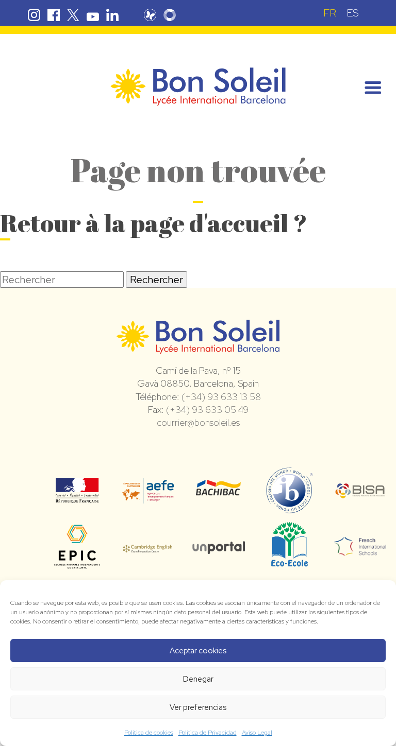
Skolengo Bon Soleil (169, 15)
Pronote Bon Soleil (150, 15)
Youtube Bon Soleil (93, 15)
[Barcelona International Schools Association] (360, 491)
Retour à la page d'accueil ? (153, 222)
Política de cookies (148, 732)
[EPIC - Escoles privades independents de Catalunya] (77, 567)
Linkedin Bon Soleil (112, 15)
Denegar (198, 679)
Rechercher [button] (156, 279)
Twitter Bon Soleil (73, 15)
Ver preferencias (198, 707)
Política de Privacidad (207, 732)
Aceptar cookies (198, 651)
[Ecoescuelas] (289, 561)
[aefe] (148, 496)
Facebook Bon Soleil (53, 15)
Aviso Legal (257, 732)
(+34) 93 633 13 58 (221, 397)
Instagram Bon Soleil (34, 15)
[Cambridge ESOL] (148, 546)
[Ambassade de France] (77, 496)
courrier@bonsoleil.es (198, 422)
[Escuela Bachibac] (218, 492)
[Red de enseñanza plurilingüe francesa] (360, 549)
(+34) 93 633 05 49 (207, 409)
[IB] (289, 508)
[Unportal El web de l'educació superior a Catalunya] (218, 546)
